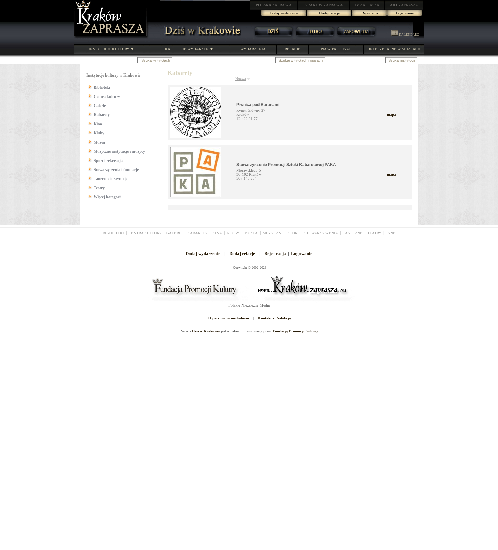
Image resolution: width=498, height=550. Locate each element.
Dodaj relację (329, 13)
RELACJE (292, 49)
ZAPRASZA (274, 5)
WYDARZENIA (253, 49)
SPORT (293, 233)
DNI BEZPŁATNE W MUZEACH (393, 49)
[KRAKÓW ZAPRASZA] (111, 37)
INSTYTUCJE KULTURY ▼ (111, 49)
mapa (391, 114)
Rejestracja (369, 13)
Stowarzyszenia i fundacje (116, 169)
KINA (217, 233)
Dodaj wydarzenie (284, 13)
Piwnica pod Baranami (257, 104)
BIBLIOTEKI (113, 233)
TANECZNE (352, 233)
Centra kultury (107, 96)
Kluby (99, 133)
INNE (390, 233)
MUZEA (251, 233)
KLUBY (233, 233)
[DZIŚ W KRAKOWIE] (200, 37)
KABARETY (197, 233)
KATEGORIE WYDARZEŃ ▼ (189, 49)
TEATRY (374, 233)
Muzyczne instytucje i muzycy (119, 151)
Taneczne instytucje (110, 178)
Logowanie (405, 13)
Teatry (99, 188)
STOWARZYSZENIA (321, 233)
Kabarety (102, 114)
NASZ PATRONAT (336, 49)
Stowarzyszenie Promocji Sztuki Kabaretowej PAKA (286, 164)
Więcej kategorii (107, 197)
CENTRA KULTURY (145, 233)
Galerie (100, 105)
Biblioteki (102, 87)
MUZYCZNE (273, 233)
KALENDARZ (408, 34)
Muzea (99, 142)
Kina (98, 124)
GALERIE (174, 233)
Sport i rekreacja (108, 160)
